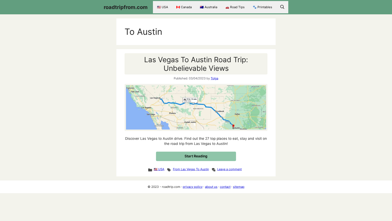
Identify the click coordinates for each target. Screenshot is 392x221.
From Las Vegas (184, 169)
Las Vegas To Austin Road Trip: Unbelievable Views (196, 63)
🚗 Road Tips (235, 7)
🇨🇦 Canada (184, 7)
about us (211, 187)
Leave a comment (229, 169)
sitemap (238, 187)
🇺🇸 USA (162, 7)
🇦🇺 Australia (208, 7)
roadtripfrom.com (126, 7)
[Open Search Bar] (282, 7)
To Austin (202, 169)
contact (225, 187)
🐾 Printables (262, 7)
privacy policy (193, 187)
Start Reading (196, 156)
